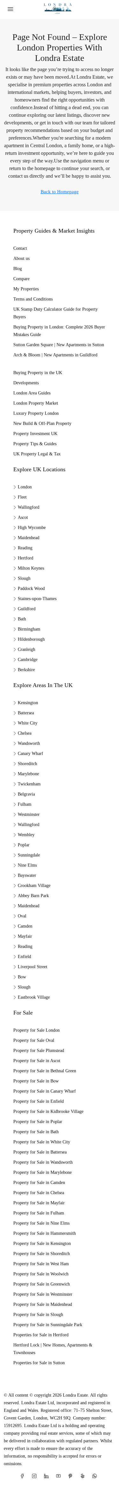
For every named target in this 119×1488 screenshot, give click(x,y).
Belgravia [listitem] (26, 794)
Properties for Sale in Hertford (41, 1335)
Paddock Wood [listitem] (31, 588)
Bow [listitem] (22, 977)
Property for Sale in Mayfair (39, 1202)
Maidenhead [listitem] (28, 537)
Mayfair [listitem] (25, 936)
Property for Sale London (36, 1030)
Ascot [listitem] (23, 517)
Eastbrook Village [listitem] (34, 997)
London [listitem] (25, 487)
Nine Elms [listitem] (27, 865)
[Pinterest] (71, 1476)
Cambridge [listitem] (27, 659)
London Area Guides (31, 393)
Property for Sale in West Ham (41, 1263)
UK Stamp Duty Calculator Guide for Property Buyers (55, 313)
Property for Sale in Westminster (42, 1294)
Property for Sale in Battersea (40, 1152)
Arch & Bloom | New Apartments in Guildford (55, 355)
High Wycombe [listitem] (32, 527)
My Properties (26, 289)
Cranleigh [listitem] (26, 649)
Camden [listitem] (25, 926)
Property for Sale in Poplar (37, 1121)
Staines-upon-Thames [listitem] (37, 598)
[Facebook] (23, 1476)
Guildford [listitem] (27, 608)
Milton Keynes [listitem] (31, 568)
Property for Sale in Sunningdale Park (47, 1324)
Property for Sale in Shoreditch (41, 1253)
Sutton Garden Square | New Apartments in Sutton (58, 344)
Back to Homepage (60, 191)
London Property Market (35, 403)
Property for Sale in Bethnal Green (44, 1070)
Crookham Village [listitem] (34, 885)
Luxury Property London (36, 413)
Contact (20, 248)
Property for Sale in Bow (36, 1081)
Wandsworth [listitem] (29, 743)
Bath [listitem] (22, 619)
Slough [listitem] (24, 578)
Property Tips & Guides (34, 443)
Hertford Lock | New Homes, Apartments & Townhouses (52, 1349)
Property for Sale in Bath (36, 1131)
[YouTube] (59, 1476)
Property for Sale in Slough (38, 1314)
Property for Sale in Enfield (38, 1101)
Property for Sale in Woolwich (41, 1274)
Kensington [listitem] (28, 702)
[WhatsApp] (95, 1476)
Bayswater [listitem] (27, 875)
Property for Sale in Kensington (42, 1243)
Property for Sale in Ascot (36, 1060)
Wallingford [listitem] (28, 507)
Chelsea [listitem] (24, 733)
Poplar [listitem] (24, 845)
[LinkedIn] (47, 1476)
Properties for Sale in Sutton (39, 1362)
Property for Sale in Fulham (38, 1213)
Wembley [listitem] (26, 834)
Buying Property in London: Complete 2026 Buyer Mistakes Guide (59, 331)
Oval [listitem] (22, 916)
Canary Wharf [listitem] (30, 753)
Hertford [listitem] (25, 558)
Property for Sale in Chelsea (38, 1192)
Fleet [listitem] (22, 497)
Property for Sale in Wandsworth (43, 1162)
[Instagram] (35, 1476)
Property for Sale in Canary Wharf (44, 1091)
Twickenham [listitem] (29, 784)
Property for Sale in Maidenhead (42, 1304)
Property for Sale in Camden (39, 1182)
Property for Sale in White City (41, 1142)
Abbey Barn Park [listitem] (33, 895)
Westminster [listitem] (29, 814)
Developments (26, 382)
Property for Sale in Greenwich (41, 1284)
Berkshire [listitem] (26, 669)
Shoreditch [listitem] (27, 763)
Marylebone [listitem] (28, 773)
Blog (17, 268)
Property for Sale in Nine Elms (41, 1223)
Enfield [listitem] (24, 956)
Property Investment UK (35, 433)
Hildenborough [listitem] (31, 639)
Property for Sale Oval (33, 1040)
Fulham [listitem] (24, 804)
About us (21, 258)
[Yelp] (83, 1476)
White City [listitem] (27, 723)
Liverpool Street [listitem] (32, 966)
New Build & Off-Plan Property (42, 423)
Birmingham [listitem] (29, 629)
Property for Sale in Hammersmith (44, 1233)
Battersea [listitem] (26, 713)
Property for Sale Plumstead (38, 1050)
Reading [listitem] (25, 548)
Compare (21, 278)
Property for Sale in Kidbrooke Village (48, 1111)
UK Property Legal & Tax (37, 454)
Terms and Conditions (33, 299)
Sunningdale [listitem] (29, 855)
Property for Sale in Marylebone (42, 1172)
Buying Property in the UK (37, 372)
